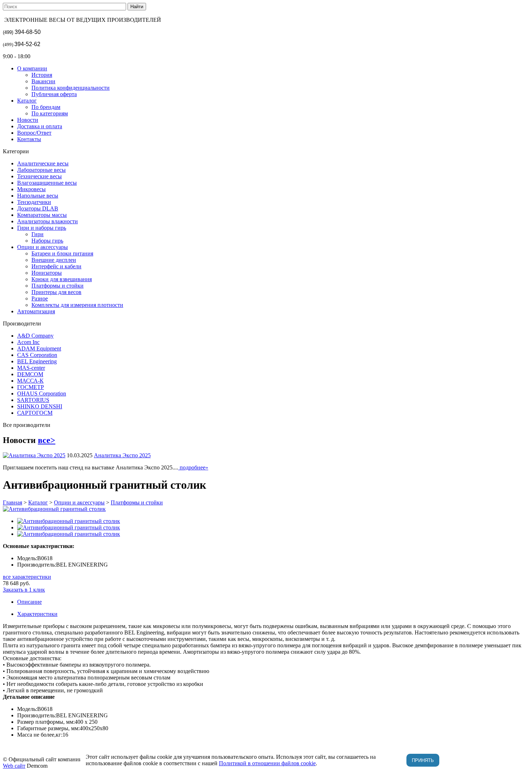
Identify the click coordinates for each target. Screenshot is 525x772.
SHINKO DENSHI (39, 406)
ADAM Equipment (39, 348)
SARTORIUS (33, 400)
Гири (37, 234)
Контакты (29, 139)
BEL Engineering (37, 361)
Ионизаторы (46, 273)
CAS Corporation (37, 355)
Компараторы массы (42, 215)
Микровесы (31, 189)
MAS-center (31, 368)
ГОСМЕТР (30, 387)
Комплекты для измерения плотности (77, 305)
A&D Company (35, 336)
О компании (32, 68)
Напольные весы (37, 196)
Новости (27, 120)
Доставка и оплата (39, 126)
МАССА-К (30, 381)
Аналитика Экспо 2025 (122, 455)
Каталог (27, 101)
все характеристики (27, 577)
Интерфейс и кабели (56, 266)
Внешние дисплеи (53, 260)
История (41, 75)
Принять (423, 760)
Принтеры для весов (56, 292)
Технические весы (39, 176)
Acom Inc (28, 342)
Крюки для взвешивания (61, 279)
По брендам (45, 107)
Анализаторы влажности (47, 221)
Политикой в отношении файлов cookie (267, 763)
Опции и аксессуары (42, 247)
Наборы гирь (47, 241)
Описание (29, 602)
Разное (39, 298)
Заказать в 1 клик (24, 590)
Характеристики (37, 614)
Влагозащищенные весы (47, 183)
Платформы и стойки (57, 286)
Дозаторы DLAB (37, 208)
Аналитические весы (43, 163)
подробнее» (193, 467)
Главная (12, 502)
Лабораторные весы (41, 170)
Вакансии (43, 81)
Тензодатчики (34, 202)
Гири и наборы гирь (41, 228)
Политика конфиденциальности (70, 88)
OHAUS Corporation (41, 393)
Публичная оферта (54, 94)
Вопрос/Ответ (34, 133)
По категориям (49, 113)
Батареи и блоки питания (62, 253)
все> (46, 440)
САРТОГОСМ (34, 413)
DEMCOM (30, 374)
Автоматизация (36, 311)
